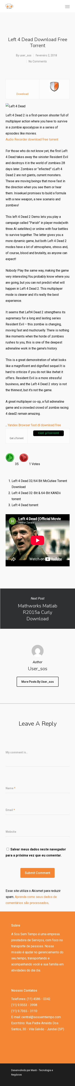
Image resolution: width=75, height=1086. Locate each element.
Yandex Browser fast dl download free (34, 425)
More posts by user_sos (37, 681)
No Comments (38, 61)
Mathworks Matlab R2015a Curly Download (37, 609)
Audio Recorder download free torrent (32, 139)
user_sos (25, 55)
